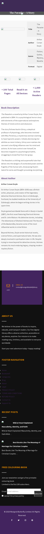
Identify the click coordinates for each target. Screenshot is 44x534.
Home (4, 370)
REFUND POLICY (8, 396)
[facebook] (12, 520)
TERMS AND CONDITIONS (12, 393)
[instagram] (25, 520)
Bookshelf (6, 373)
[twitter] (19, 520)
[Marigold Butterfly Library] (3, 3)
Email (4, 491)
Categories (6, 377)
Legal (4, 387)
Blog (4, 380)
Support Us (6, 403)
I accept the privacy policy (13, 496)
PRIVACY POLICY (8, 390)
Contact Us (6, 400)
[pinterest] (32, 520)
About (4, 383)
